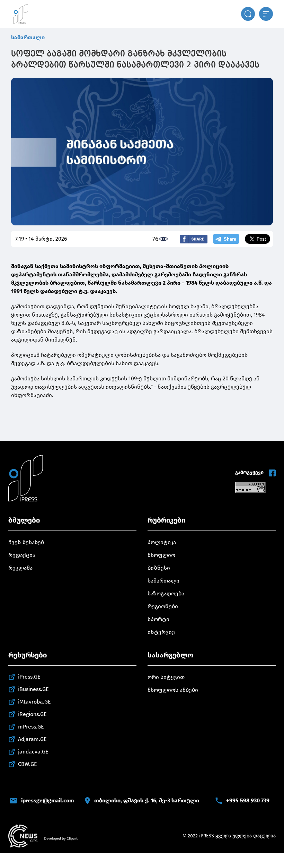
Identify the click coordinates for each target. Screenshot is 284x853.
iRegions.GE (32, 714)
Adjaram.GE (32, 739)
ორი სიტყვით (166, 677)
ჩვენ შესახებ (26, 542)
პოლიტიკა (162, 542)
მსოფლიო (161, 555)
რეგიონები (163, 606)
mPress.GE (31, 726)
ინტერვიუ (161, 632)
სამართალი (28, 37)
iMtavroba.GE (34, 701)
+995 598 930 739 (247, 800)
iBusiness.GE (33, 689)
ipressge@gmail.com (47, 800)
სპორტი (158, 619)
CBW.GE (27, 764)
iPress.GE (29, 676)
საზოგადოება (166, 593)
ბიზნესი (159, 568)
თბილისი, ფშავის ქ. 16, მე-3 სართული (146, 800)
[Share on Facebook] (193, 239)
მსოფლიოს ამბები (173, 690)
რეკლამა (20, 568)
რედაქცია (21, 555)
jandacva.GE (33, 751)
